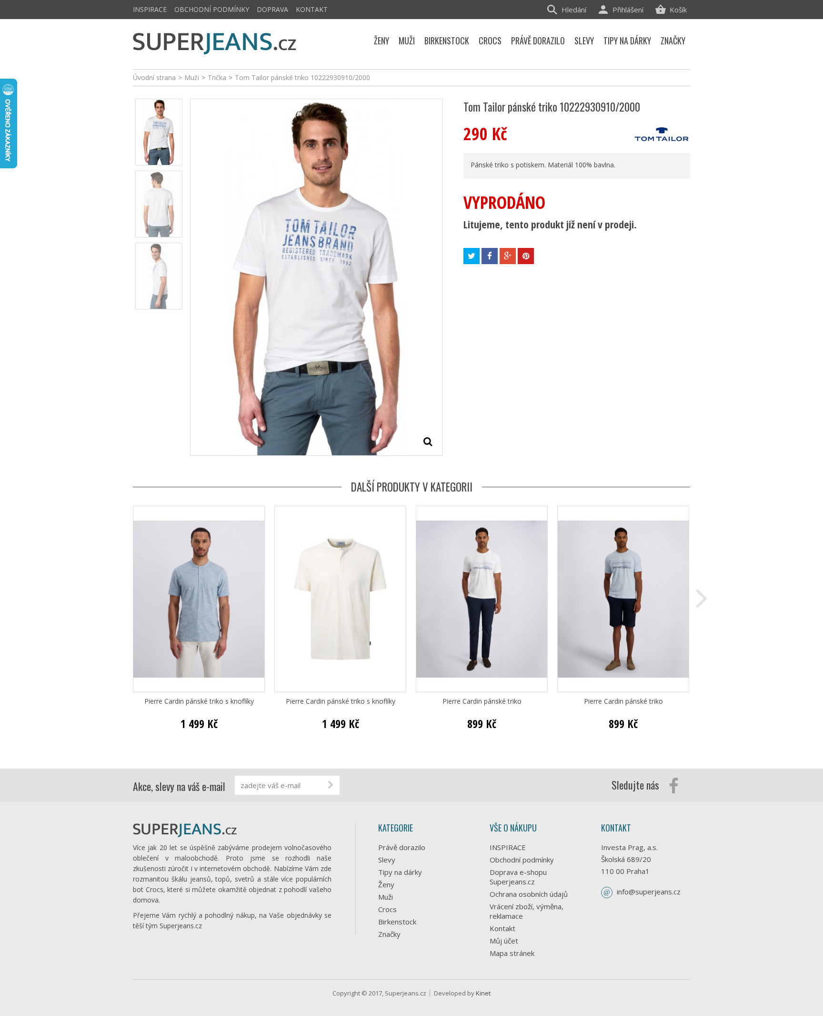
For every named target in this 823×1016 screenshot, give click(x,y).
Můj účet (504, 940)
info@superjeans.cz (649, 891)
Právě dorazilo (401, 847)
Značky (389, 934)
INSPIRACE (150, 9)
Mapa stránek (512, 953)
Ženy (386, 884)
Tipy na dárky (400, 872)
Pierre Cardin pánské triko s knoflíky (199, 701)
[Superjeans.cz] (215, 42)
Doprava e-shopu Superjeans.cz (518, 876)
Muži (385, 897)
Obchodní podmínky (211, 9)
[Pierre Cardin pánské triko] (482, 599)
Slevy (386, 859)
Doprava (272, 9)
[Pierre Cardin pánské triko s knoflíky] (199, 599)
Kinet (483, 993)
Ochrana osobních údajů (529, 894)
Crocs (387, 909)
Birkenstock (397, 921)
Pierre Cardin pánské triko (482, 701)
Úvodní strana (154, 77)
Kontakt (312, 9)
